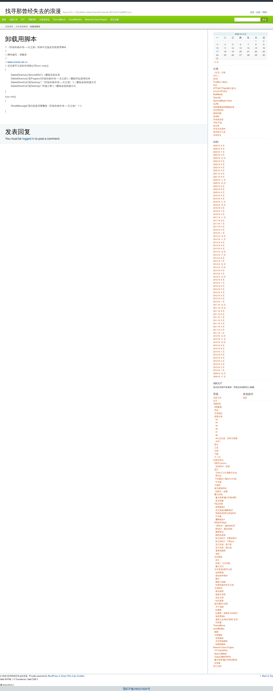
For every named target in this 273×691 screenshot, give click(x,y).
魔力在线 (218, 494)
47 (216, 431)
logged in (28, 138)
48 (216, 435)
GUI (215, 84)
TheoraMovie (59, 19)
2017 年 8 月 (219, 220)
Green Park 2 (67, 675)
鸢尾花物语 (220, 550)
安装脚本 (9, 26)
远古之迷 (219, 597)
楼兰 (217, 578)
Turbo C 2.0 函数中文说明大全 (226, 474)
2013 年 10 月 (219, 267)
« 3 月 (216, 61)
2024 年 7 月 (219, 151)
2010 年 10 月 (219, 342)
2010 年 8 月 (219, 348)
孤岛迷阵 (219, 591)
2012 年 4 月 (219, 292)
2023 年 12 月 (219, 157)
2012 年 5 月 (219, 289)
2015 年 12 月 (219, 235)
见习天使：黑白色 (223, 547)
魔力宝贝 (219, 566)
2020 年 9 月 (219, 186)
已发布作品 (44, 19)
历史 (216, 409)
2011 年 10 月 (219, 307)
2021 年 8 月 (219, 176)
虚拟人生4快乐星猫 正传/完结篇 (226, 621)
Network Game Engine (96, 19)
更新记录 (218, 416)
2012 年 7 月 (219, 282)
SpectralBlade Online (222, 100)
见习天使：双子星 (223, 544)
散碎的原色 (220, 534)
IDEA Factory (220, 463)
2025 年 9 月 (219, 148)
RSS (264, 12)
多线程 (216, 116)
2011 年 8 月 (219, 314)
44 (216, 422)
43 (216, 419)
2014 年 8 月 (219, 257)
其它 (216, 469)
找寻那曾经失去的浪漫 (33, 11)
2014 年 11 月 (219, 254)
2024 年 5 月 (219, 154)
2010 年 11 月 (219, 338)
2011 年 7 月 (219, 317)
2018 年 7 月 (219, 210)
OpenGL (217, 97)
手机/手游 (217, 122)
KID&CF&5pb (220, 522)
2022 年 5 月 (219, 167)
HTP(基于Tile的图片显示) (224, 88)
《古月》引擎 (219, 72)
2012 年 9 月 (219, 279)
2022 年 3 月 (219, 170)
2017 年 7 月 (219, 223)
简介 (216, 444)
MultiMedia (218, 94)
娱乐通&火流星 (221, 603)
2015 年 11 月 (219, 239)
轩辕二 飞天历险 (222, 563)
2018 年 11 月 (219, 201)
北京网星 (218, 556)
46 (216, 428)
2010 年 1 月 (219, 370)
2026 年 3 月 (219, 145)
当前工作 (13, 19)
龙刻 (217, 553)
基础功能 (217, 112)
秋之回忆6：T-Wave (224, 541)
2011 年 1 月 (219, 332)
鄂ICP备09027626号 (136, 689)
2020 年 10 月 (219, 182)
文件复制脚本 (22, 26)
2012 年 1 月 (219, 301)
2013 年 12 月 (219, 263)
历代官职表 (218, 109)
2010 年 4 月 (219, 360)
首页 (252, 12)
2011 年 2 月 (219, 329)
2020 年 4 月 (219, 192)
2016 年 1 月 (219, 232)
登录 (245, 397)
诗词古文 (217, 134)
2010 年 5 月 (219, 357)
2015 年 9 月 (219, 242)
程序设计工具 (219, 131)
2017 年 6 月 (219, 226)
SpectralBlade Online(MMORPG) (222, 655)
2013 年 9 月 (219, 270)
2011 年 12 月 (219, 304)
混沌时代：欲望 (222, 466)
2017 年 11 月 (219, 217)
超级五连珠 (220, 594)
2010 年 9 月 (219, 345)
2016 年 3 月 (219, 229)
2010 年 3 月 (219, 363)
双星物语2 (220, 506)
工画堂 (217, 484)
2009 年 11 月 (219, 376)
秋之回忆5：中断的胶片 (226, 537)
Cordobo (80, 675)
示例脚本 (218, 634)
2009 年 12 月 (219, 373)
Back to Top (267, 675)
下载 (216, 453)
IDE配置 (218, 406)
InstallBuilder (75, 19)
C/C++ (216, 75)
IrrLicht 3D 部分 (220, 91)
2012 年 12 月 (219, 276)
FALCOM (218, 503)
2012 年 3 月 (219, 295)
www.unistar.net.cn (17, 62)
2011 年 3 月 (219, 326)
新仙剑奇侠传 (221, 575)
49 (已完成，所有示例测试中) (226, 440)
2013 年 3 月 (219, 273)
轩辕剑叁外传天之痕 (224, 584)
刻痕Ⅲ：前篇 (221, 491)
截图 (216, 631)
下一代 (217, 456)
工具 (216, 447)
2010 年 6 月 (219, 354)
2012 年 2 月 (219, 298)
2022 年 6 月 (219, 164)
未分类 (216, 125)
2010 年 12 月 (219, 335)
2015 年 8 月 (219, 245)
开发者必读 (218, 119)
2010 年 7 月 (219, 351)
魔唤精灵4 (220, 519)
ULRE (216, 103)
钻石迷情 (219, 600)
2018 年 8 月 (219, 207)
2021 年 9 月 (219, 173)
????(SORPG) (221, 650)
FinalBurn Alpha (220, 81)
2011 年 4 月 (219, 323)
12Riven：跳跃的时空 (225, 525)
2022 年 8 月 (219, 161)
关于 (23, 19)
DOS (215, 78)
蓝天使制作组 (220, 488)
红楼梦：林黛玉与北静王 (226, 612)
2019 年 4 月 (219, 198)
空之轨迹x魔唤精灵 (224, 509)
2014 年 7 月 (219, 260)
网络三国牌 (220, 581)
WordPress (53, 675)
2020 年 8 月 (219, 189)
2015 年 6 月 (219, 248)
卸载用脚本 (35, 26)
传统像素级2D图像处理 (223, 106)
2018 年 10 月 (219, 204)
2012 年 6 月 (219, 285)
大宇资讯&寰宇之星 (223, 569)
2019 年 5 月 (219, 195)
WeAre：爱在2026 (223, 528)
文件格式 (218, 413)
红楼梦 (218, 609)
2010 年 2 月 (219, 367)
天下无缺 (219, 606)
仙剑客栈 (219, 572)
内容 (258, 12)
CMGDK (32, 19)
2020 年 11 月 (219, 179)
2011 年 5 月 (219, 320)
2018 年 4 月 (219, 214)
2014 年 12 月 (219, 251)
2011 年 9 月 (219, 310)
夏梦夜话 (219, 531)
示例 (216, 450)
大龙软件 (218, 587)
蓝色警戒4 (220, 616)
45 (216, 425)
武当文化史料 (219, 128)
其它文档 (114, 19)
